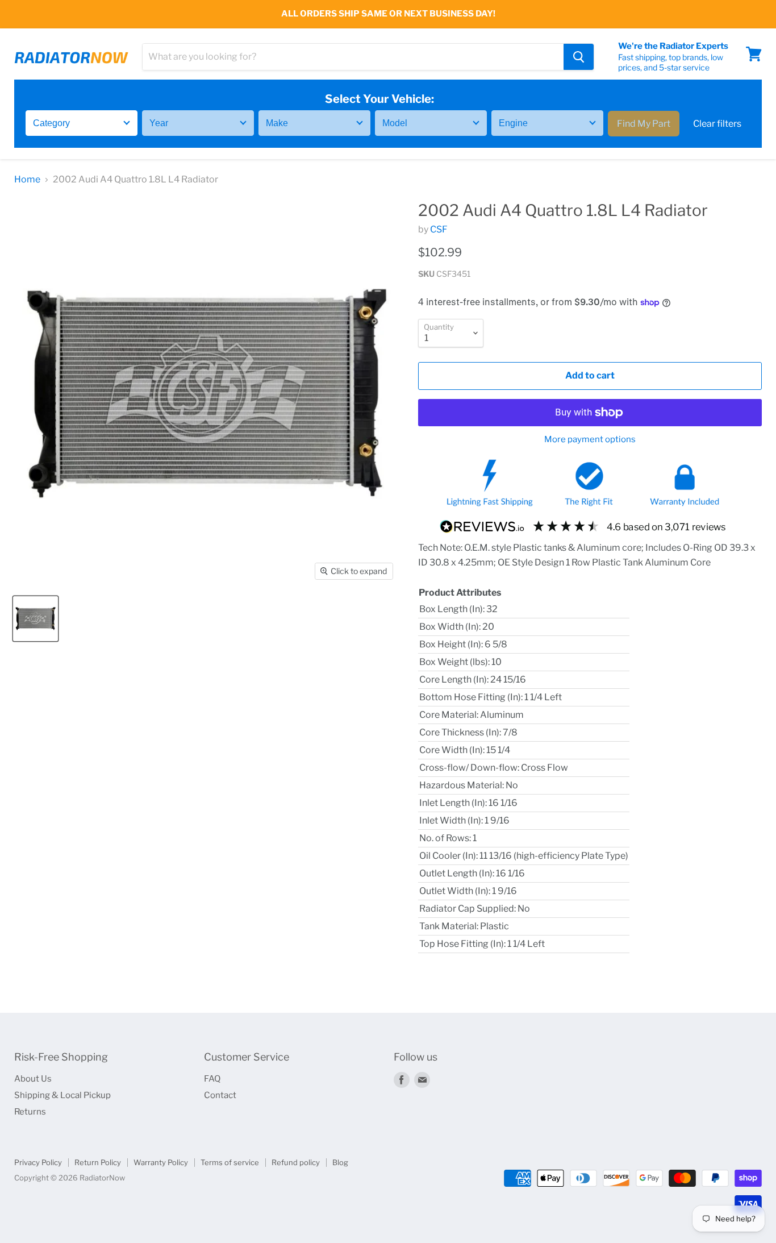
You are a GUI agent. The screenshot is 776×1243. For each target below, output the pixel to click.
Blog (340, 1162)
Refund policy (296, 1162)
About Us (33, 1079)
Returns (30, 1112)
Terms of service (230, 1162)
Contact (220, 1095)
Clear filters (717, 123)
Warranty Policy (160, 1162)
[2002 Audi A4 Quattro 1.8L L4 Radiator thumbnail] (35, 618)
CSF (439, 229)
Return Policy (97, 1162)
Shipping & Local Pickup (62, 1095)
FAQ (212, 1079)
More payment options (590, 439)
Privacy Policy (38, 1162)
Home (27, 179)
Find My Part (643, 123)
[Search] (579, 57)
